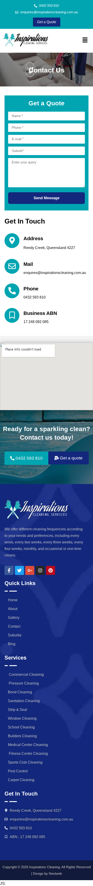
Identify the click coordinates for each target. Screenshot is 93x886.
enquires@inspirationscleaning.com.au (54, 273)
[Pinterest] (50, 570)
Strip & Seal (17, 710)
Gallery (13, 617)
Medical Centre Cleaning (28, 745)
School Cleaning (21, 727)
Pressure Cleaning (23, 683)
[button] (85, 40)
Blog (11, 644)
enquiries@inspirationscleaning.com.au (41, 819)
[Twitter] (19, 570)
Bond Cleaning (20, 692)
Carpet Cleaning (21, 780)
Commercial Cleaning (26, 674)
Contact (14, 626)
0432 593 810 (34, 297)
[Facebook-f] (9, 570)
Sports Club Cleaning (25, 762)
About (12, 609)
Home (13, 600)
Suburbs (14, 635)
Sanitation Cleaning (24, 701)
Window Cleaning (22, 718)
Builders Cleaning (22, 736)
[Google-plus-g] (29, 570)
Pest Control (18, 771)
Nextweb (55, 873)
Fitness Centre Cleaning (28, 753)
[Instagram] (40, 570)
